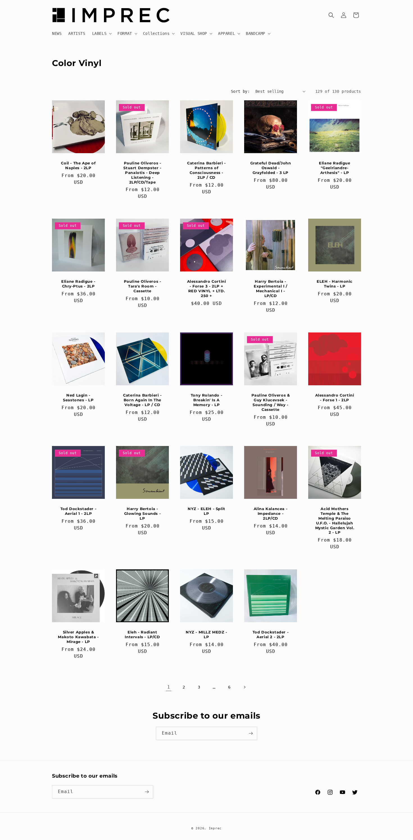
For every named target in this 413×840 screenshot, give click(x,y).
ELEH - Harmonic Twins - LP (335, 283)
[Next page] (244, 687)
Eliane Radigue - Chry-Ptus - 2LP (78, 283)
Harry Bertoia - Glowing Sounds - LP (142, 513)
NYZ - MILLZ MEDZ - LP (206, 634)
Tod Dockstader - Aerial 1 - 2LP (78, 511)
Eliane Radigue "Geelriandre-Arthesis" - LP (334, 168)
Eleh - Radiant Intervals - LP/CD (142, 634)
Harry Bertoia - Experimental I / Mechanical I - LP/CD (270, 288)
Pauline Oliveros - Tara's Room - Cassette (142, 286)
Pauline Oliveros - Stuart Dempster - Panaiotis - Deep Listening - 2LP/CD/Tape (142, 172)
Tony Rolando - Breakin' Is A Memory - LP (206, 400)
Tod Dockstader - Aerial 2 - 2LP (271, 634)
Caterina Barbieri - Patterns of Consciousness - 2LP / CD (206, 170)
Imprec (215, 828)
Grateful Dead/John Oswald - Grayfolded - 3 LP (270, 168)
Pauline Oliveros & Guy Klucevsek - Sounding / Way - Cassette (270, 402)
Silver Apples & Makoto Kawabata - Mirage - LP (78, 637)
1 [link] (168, 687)
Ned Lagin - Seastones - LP (78, 397)
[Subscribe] (250, 733)
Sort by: (240, 91)
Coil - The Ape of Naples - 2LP (78, 165)
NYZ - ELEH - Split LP (206, 511)
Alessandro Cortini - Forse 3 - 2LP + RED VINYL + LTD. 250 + (206, 288)
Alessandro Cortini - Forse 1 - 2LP (334, 397)
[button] (101, 33)
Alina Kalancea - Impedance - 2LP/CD (271, 513)
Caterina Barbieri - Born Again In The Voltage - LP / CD (142, 400)
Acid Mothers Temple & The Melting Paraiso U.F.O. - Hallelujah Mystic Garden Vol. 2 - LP (334, 520)
